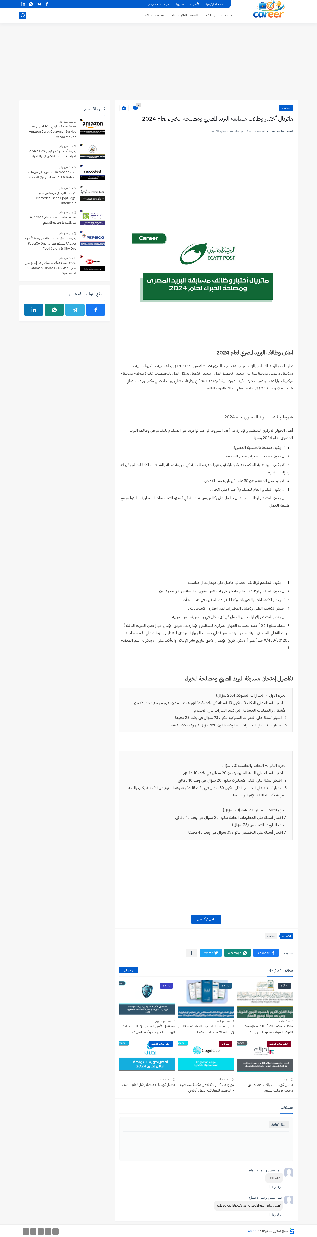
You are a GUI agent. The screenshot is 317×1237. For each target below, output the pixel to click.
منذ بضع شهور (163, 1021)
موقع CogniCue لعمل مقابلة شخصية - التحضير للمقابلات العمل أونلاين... (207, 1087)
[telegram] (39, 4)
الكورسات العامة (200, 15)
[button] (266, 953)
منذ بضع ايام (223, 1021)
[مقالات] (26, 1231)
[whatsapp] (31, 4)
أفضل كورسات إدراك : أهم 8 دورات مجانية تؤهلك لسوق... (268, 1087)
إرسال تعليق (279, 1124)
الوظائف (160, 15)
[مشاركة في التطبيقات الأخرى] (191, 953)
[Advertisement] (158, 64)
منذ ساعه (284, 1021)
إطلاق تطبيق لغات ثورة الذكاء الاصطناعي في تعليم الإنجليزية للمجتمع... (206, 1029)
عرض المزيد (128, 970)
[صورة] (92, 127)
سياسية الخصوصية (158, 4)
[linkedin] (23, 4)
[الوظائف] (33, 1231)
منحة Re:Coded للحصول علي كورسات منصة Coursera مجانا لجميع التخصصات (51, 175)
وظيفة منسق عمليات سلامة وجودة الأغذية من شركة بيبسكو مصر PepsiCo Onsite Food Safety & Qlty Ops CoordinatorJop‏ (50, 244)
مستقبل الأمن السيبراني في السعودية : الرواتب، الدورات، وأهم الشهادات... (149, 1029)
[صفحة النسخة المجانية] (48, 1231)
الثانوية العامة (178, 15)
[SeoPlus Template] (291, 1231)
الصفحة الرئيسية (215, 4)
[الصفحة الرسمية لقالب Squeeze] (55, 1231)
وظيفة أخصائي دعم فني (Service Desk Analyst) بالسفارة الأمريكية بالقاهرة (52, 154)
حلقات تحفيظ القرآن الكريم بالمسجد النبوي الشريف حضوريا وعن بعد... (268, 1029)
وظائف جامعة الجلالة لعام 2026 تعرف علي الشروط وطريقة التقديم (52, 220)
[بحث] (22, 15)
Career (253, 1230)
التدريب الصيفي (224, 15)
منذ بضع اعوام (222, 1079)
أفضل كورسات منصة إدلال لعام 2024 (148, 1084)
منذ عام (285, 1079)
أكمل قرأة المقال (206, 919)
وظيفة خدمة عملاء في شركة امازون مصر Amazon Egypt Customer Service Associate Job (52, 131)
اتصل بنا (179, 4)
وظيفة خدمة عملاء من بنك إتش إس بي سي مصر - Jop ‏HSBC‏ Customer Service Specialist (50, 268)
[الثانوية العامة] (41, 1231)
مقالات (147, 15)
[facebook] (47, 4)
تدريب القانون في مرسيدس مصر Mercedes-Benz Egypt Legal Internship (56, 198)
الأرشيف (195, 4)
